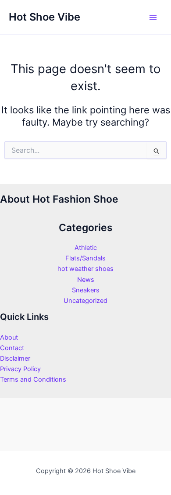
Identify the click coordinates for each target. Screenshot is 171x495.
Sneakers (86, 290)
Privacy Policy (20, 369)
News (85, 280)
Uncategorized (85, 301)
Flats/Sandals (85, 258)
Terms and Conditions (33, 379)
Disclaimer (15, 358)
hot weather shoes (85, 269)
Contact (12, 348)
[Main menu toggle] (153, 17)
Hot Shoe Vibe (44, 17)
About (9, 337)
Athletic (86, 248)
